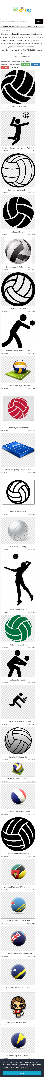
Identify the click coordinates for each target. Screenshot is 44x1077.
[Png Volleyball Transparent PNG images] (18, 1006)
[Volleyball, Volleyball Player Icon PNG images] (18, 702)
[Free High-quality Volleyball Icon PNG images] (18, 450)
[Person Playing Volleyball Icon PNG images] (18, 331)
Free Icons (21, 26)
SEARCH (39, 21)
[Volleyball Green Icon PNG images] (18, 629)
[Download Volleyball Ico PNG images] (18, 741)
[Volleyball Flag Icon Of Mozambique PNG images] (18, 872)
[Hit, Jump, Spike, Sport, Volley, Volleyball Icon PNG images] (18, 128)
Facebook (35, 64)
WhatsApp (25, 64)
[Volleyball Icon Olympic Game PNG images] (18, 370)
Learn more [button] (24, 1068)
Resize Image (32, 26)
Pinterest (5, 67)
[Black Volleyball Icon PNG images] (18, 492)
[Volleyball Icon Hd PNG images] (18, 212)
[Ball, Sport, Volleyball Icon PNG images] (18, 170)
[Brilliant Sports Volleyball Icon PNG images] (18, 251)
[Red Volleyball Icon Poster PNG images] (18, 408)
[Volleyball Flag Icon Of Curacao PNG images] (18, 972)
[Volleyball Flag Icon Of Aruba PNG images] (18, 905)
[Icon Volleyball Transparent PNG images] (18, 834)
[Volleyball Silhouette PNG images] (18, 664)
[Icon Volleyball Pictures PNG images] (18, 579)
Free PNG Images (8, 26)
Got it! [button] (22, 1073)
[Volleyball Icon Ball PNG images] (18, 87)
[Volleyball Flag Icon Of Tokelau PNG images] (18, 1040)
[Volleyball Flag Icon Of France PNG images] (18, 796)
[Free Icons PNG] (22, 9)
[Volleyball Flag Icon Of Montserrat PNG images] (18, 938)
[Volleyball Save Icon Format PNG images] (18, 769)
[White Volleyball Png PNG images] (18, 530)
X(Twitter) (14, 67)
